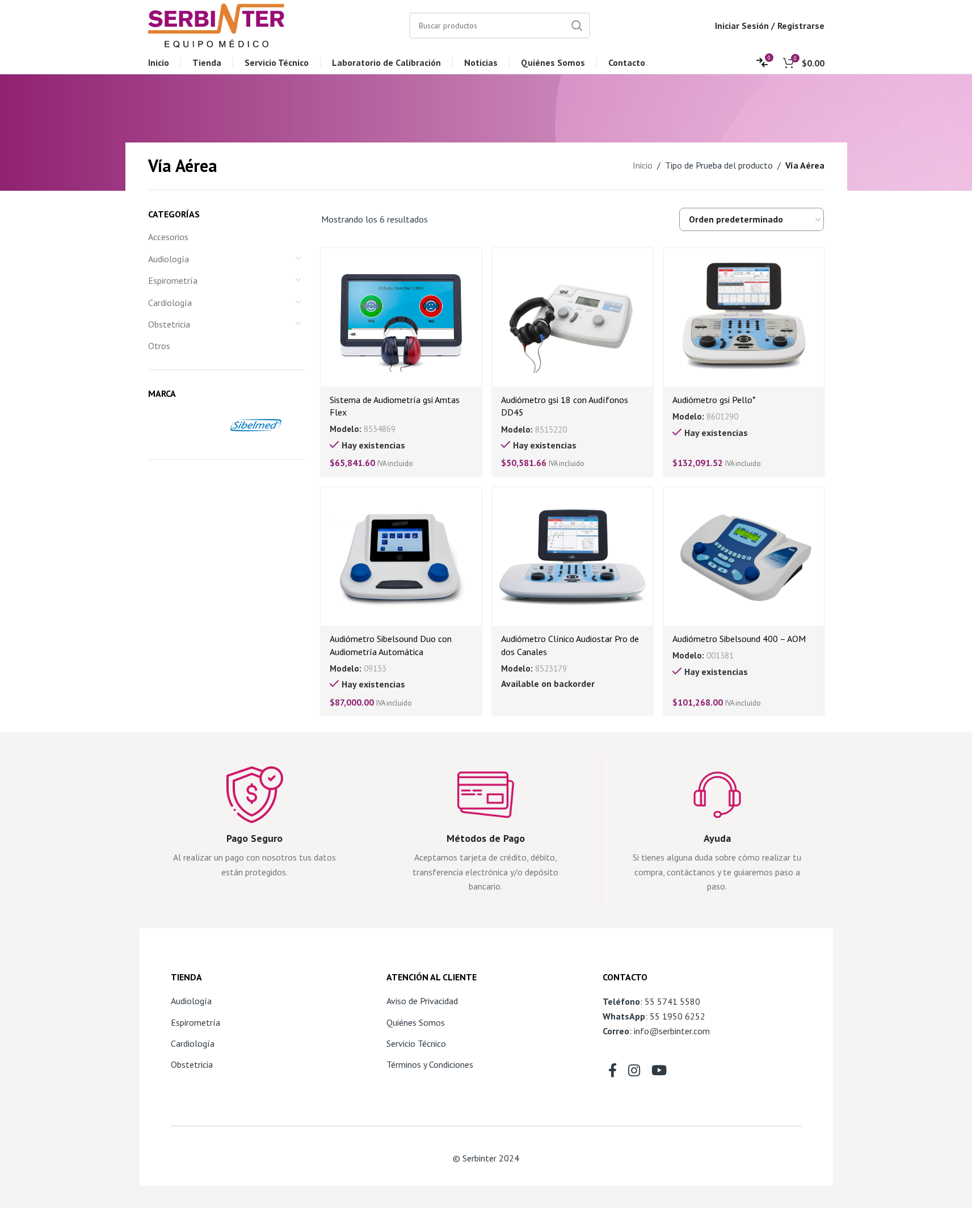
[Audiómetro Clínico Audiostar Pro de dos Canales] (573, 557)
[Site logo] (216, 24)
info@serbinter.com (672, 1031)
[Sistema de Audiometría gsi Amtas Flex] (401, 317)
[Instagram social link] (634, 1071)
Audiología (168, 259)
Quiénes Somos (415, 1022)
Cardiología (170, 302)
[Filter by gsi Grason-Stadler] (185, 425)
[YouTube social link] (659, 1071)
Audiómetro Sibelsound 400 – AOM (739, 638)
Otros (159, 345)
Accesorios (168, 236)
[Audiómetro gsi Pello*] (744, 317)
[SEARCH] (577, 25)
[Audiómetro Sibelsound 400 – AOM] (744, 557)
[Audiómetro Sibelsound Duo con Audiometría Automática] (401, 557)
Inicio (643, 165)
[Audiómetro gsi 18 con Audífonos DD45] (573, 317)
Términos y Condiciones (429, 1064)
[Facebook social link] (612, 1071)
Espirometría (172, 280)
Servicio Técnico (416, 1043)
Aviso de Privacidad (422, 1000)
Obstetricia (169, 324)
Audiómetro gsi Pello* (714, 399)
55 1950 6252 (677, 1016)
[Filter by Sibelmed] (264, 425)
